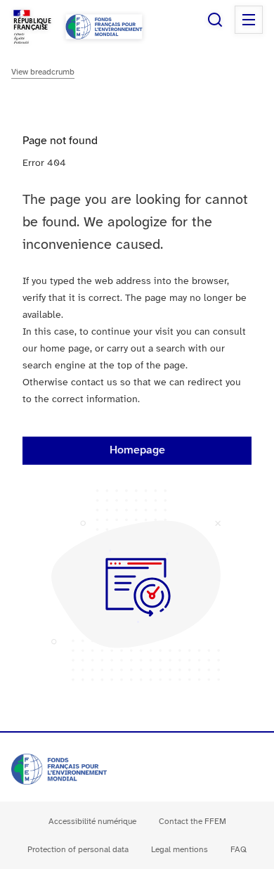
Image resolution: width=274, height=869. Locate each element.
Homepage (137, 450)
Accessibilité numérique (92, 821)
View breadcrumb (42, 72)
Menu (249, 20)
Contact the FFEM (192, 821)
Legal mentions (179, 849)
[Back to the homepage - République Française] (104, 26)
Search (215, 20)
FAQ (238, 849)
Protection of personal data (78, 849)
